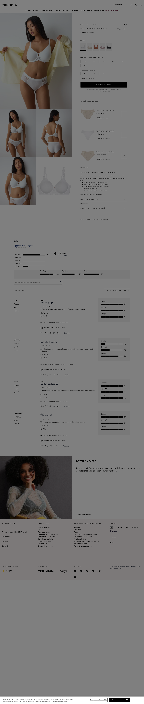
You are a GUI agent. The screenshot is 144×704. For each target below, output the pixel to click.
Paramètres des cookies (98, 700)
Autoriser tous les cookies (119, 700)
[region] (72, 700)
